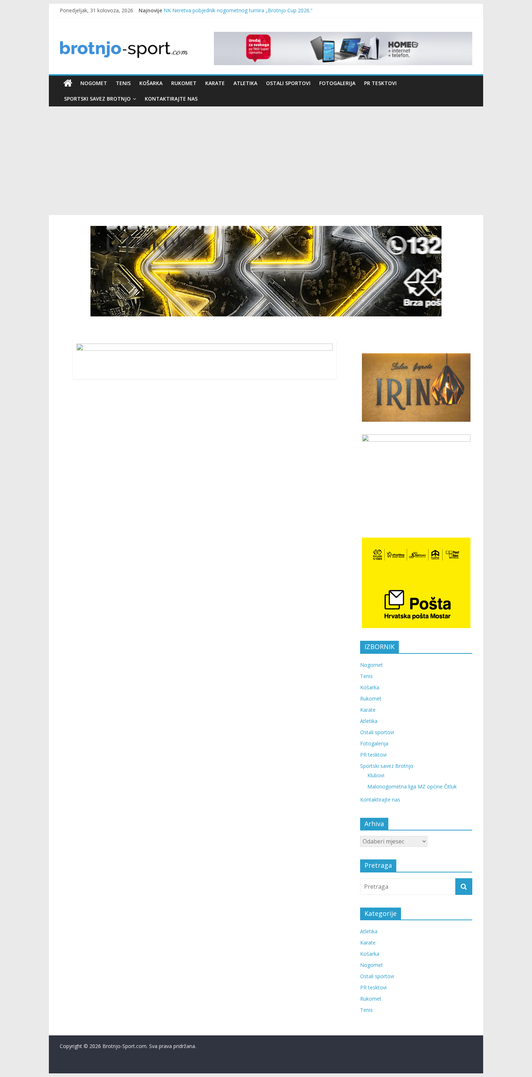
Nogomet (93, 83)
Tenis (123, 83)
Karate (215, 83)
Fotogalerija (337, 83)
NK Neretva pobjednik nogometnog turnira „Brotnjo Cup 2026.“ (238, 10)
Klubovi (375, 775)
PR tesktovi (380, 83)
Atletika (245, 83)
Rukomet (184, 83)
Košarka (150, 83)
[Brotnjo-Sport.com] (68, 83)
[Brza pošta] (266, 271)
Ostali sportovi (288, 83)
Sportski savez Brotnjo (97, 98)
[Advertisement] (266, 160)
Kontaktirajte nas (171, 98)
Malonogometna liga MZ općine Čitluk (412, 786)
